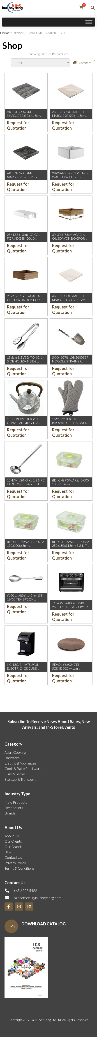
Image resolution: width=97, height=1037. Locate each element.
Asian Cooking (15, 752)
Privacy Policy (15, 863)
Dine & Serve (15, 774)
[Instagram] (19, 906)
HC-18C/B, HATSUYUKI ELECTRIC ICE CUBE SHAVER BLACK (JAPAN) (24, 668)
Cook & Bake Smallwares (24, 768)
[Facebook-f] (9, 906)
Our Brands (13, 846)
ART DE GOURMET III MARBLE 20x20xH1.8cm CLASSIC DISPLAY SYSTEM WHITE (71, 117)
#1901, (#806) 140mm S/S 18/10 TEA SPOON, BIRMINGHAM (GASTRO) (25, 599)
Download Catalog (43, 923)
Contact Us (13, 857)
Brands (10, 813)
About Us (12, 836)
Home (5, 33)
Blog (8, 852)
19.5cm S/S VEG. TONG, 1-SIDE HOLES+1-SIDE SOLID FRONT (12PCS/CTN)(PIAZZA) (25, 363)
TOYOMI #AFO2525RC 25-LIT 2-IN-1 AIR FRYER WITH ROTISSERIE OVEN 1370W (70, 608)
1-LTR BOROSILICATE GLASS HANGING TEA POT (23, 422)
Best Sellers (14, 807)
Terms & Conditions (19, 868)
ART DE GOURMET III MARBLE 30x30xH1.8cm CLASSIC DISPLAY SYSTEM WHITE (71, 301)
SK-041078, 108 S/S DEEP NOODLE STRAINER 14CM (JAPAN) (70, 361)
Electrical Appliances (20, 763)
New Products (16, 802)
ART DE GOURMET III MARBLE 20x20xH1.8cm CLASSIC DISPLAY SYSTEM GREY (26, 178)
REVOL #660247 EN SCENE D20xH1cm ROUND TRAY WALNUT (69, 668)
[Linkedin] (29, 906)
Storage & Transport (20, 779)
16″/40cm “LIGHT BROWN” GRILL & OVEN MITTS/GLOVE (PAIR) (69, 422)
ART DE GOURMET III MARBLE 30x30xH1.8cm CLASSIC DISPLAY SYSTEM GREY (26, 117)
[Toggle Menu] (88, 22)
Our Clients (13, 841)
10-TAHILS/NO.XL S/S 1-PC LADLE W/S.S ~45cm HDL (26, 482)
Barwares (12, 758)
